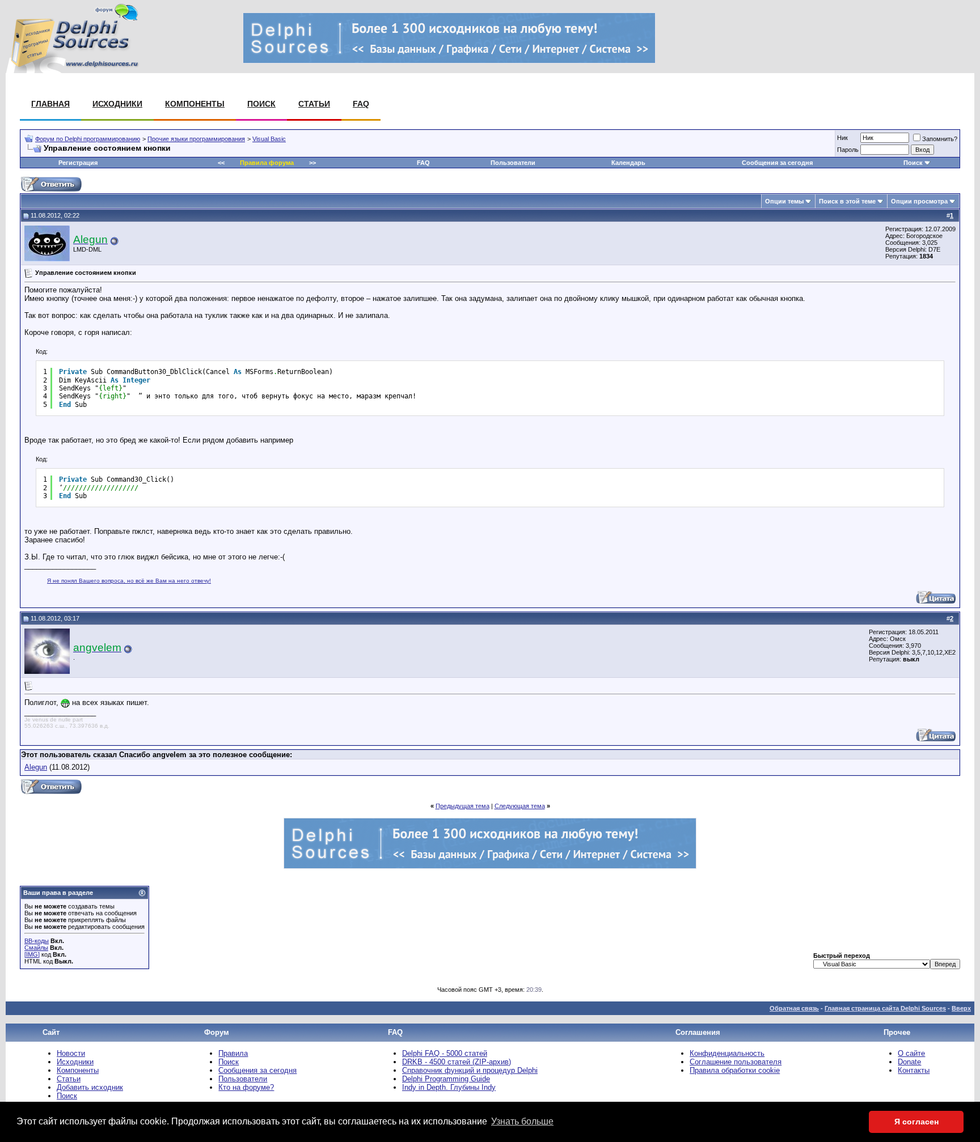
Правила (233, 1053)
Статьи (314, 103)
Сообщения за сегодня (777, 162)
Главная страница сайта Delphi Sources (885, 1008)
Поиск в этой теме (847, 201)
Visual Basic (269, 138)
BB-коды (36, 940)
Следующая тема (520, 806)
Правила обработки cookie (735, 1070)
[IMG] (32, 954)
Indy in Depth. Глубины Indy (449, 1087)
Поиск (261, 103)
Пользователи (513, 162)
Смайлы (36, 947)
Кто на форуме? (246, 1087)
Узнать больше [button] (522, 1121)
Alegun (35, 767)
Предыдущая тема (462, 806)
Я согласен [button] (916, 1121)
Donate (909, 1062)
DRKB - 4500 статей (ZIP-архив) (456, 1062)
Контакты (914, 1070)
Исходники (117, 103)
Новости (71, 1053)
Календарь (628, 162)
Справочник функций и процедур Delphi (470, 1070)
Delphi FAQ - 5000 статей (444, 1053)
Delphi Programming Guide (446, 1079)
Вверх (961, 1008)
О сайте (911, 1053)
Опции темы (784, 201)
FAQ (361, 103)
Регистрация (78, 162)
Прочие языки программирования (196, 138)
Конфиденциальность (727, 1053)
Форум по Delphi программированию (87, 138)
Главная (50, 103)
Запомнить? (939, 138)
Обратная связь (794, 1008)
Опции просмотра (919, 201)
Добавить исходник (90, 1087)
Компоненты (195, 103)
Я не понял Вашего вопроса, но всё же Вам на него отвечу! (129, 581)
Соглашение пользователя (736, 1062)
